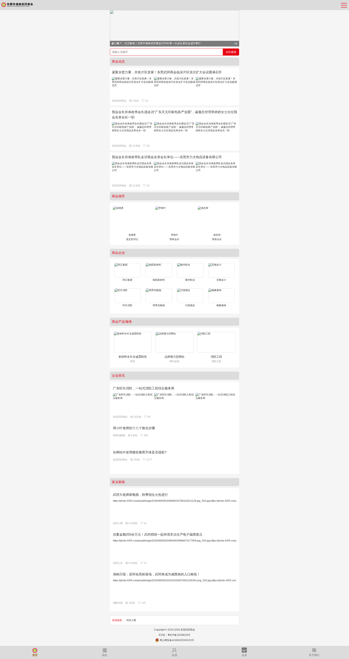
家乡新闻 (118, 482)
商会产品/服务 (122, 321)
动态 (104, 655)
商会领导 (118, 196)
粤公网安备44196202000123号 (177, 640)
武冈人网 (131, 620)
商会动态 (118, 61)
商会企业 (118, 252)
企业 (244, 655)
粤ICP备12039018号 (179, 635)
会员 (174, 655)
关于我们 (314, 655)
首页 (35, 655)
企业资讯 (118, 375)
